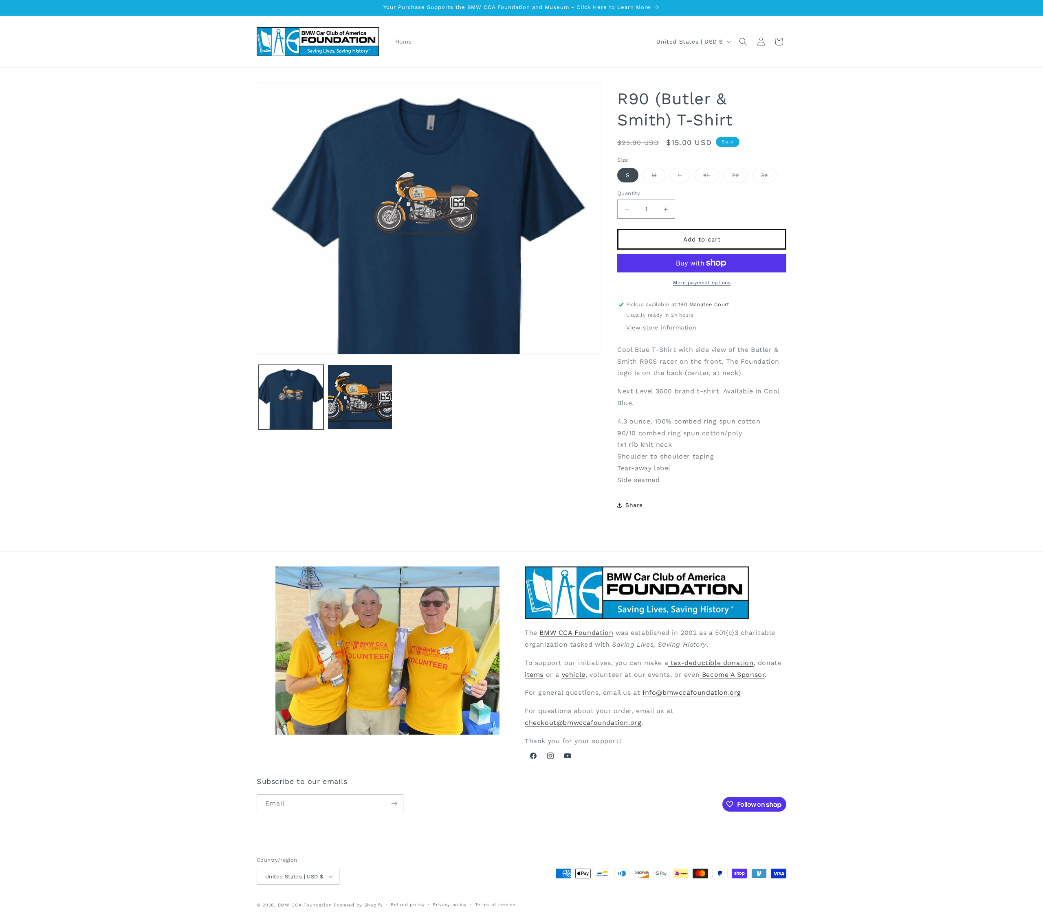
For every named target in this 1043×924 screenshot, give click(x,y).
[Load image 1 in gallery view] (291, 397)
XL (711, 176)
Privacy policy (450, 904)
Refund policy (408, 904)
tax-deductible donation (710, 663)
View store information (661, 327)
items (534, 674)
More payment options (702, 282)
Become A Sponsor (732, 674)
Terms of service (495, 904)
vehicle (573, 674)
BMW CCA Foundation (576, 632)
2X (740, 176)
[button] (743, 41)
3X (769, 176)
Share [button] (634, 505)
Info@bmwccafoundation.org (692, 692)
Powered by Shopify (358, 905)
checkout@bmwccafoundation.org (583, 722)
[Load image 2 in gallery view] (360, 397)
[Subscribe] (394, 803)
